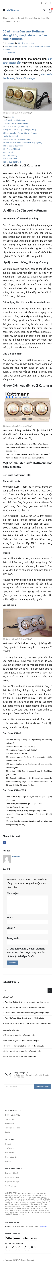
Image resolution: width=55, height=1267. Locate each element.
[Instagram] (50, 3)
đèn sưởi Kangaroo (25, 46)
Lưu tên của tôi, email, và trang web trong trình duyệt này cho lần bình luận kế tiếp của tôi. (26, 952)
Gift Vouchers (10, 1186)
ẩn (13, 117)
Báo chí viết (9, 1153)
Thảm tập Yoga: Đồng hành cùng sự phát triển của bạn (25, 1018)
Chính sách (9, 1124)
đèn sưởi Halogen (11, 46)
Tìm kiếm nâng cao (12, 1128)
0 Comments (10, 53)
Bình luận (13, 893)
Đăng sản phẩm (11, 1157)
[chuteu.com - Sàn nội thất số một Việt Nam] (13, 10)
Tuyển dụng (9, 1148)
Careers (8, 1161)
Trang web (13, 938)
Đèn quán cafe (22, 1226)
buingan (11, 43)
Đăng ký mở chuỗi (12, 1177)
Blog (5, 18)
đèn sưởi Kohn (38, 46)
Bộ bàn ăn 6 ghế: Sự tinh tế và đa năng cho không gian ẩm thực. (28, 1023)
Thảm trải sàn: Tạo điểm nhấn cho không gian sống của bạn (27, 1013)
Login (7, 1132)
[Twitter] (46, 3)
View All (42, 1226)
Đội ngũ (8, 1144)
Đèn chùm (34, 1226)
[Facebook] (41, 3)
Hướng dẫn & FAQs (12, 1115)
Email (11, 928)
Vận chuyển (9, 1119)
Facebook (4, 842)
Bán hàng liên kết (11, 1173)
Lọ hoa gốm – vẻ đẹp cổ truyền (24, 1035)
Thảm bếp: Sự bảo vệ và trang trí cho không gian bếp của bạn (27, 1002)
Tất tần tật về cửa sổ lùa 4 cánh (24, 1056)
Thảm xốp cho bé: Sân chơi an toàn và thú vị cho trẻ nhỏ (25, 1007)
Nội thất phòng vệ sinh (26, 43)
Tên (10, 917)
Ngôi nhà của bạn (12, 1182)
